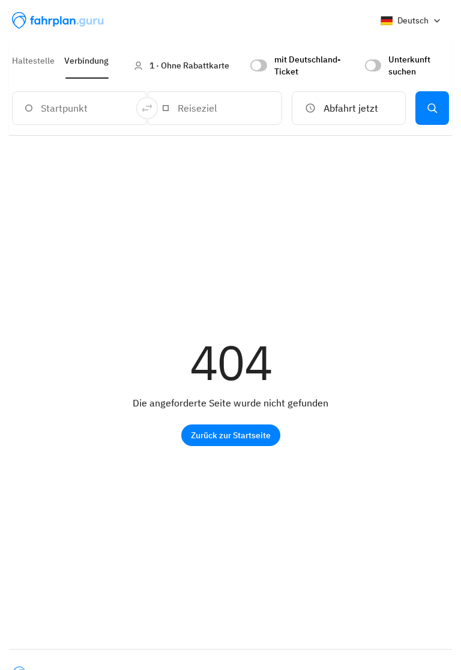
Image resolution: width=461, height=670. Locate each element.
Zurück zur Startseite (231, 435)
